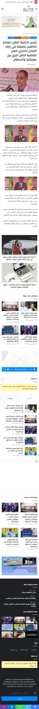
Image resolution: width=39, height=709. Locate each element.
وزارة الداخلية (13, 650)
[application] (19, 361)
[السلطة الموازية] (28, 8)
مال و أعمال (17, 38)
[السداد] (19, 21)
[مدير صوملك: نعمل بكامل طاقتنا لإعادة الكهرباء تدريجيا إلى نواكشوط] (28, 306)
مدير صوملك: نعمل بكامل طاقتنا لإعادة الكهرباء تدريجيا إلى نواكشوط (29, 315)
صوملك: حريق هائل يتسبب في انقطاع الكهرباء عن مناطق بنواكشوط (10, 339)
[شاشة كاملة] (4, 369)
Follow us (34, 656)
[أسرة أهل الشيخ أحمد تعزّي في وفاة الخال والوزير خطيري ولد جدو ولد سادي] (31, 634)
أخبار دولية (26, 33)
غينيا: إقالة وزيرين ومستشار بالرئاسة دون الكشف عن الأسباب (14, 451)
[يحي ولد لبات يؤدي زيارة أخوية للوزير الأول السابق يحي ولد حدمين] (19, 634)
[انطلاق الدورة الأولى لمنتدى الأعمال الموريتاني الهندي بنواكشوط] (28, 330)
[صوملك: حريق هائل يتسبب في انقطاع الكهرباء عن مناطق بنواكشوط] (10, 330)
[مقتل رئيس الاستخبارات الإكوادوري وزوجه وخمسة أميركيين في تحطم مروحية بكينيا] (7, 627)
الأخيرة (29, 398)
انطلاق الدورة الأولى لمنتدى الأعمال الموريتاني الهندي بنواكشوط (28, 339)
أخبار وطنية (26, 38)
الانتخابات (33, 650)
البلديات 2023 (24, 650)
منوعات (10, 38)
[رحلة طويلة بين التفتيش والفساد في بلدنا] (7, 634)
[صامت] (8, 369)
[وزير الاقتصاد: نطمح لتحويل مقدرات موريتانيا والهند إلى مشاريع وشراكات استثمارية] (10, 306)
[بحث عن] (36, 9)
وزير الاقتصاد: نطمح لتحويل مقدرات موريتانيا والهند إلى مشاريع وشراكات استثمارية (11, 316)
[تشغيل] (34, 369)
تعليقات (10, 398)
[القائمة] (3, 9)
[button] (19, 361)
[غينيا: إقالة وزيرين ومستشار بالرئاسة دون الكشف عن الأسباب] (31, 451)
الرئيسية (32, 33)
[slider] (21, 369)
